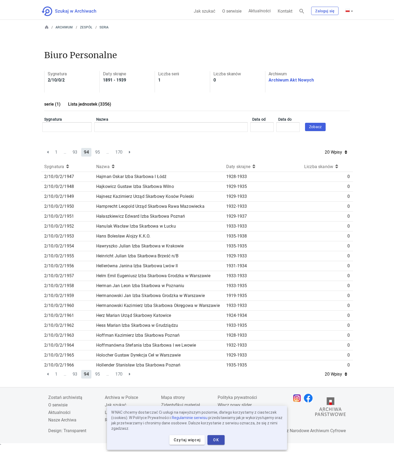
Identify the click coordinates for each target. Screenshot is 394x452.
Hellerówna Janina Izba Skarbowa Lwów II (137, 265)
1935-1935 (236, 246)
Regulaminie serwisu (189, 418)
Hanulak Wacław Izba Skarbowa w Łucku (136, 226)
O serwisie (231, 11)
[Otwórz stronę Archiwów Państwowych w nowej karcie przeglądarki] (330, 408)
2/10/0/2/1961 (59, 315)
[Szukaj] (302, 11)
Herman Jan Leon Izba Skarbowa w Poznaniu (140, 285)
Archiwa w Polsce (121, 397)
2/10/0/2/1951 (59, 216)
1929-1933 (236, 196)
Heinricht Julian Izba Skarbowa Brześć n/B (137, 255)
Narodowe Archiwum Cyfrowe (318, 430)
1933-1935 (236, 285)
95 (97, 152)
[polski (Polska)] (349, 11)
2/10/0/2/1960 (59, 305)
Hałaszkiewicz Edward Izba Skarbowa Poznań (140, 216)
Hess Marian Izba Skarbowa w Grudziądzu (137, 325)
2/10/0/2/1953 (59, 236)
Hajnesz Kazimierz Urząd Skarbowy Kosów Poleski (145, 196)
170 (118, 152)
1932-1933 (236, 206)
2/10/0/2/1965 (59, 355)
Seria (104, 27)
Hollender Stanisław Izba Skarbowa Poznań (138, 365)
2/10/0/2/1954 (59, 246)
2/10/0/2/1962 (59, 325)
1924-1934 (236, 315)
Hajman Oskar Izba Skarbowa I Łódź (131, 176)
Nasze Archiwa (62, 420)
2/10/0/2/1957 (59, 275)
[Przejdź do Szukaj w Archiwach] (74, 11)
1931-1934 (236, 265)
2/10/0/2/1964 (59, 345)
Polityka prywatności (237, 397)
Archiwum (64, 27)
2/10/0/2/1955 (59, 255)
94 (86, 152)
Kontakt (285, 11)
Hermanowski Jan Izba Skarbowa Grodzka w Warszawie (150, 295)
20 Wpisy (333, 152)
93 (75, 152)
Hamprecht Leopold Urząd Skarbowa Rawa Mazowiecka (150, 206)
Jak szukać (204, 11)
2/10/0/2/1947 (59, 176)
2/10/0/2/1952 (59, 226)
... (65, 152)
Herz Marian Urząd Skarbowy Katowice (133, 315)
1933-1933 (236, 226)
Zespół (86, 27)
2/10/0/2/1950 (59, 206)
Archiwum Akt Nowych (291, 80)
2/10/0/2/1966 (59, 365)
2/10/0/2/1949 (59, 196)
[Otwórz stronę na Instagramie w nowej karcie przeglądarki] (298, 398)
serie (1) (52, 104)
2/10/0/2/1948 (59, 186)
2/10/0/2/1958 (59, 285)
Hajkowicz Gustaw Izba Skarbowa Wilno (135, 186)
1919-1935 (236, 295)
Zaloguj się (324, 11)
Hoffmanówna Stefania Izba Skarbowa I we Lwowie (146, 345)
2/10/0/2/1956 (59, 265)
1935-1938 (236, 236)
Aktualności (259, 10)
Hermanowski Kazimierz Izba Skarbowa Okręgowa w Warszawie (158, 305)
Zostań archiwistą (65, 397)
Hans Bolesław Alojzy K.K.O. (123, 236)
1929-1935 (236, 186)
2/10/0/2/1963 (59, 335)
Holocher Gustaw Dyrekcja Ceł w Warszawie (138, 355)
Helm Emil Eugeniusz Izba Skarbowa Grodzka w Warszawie (153, 275)
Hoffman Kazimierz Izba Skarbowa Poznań (138, 335)
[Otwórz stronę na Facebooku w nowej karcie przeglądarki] (309, 398)
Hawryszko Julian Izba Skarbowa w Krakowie (140, 246)
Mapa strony (173, 397)
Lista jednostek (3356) (89, 104)
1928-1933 (236, 176)
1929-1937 (236, 216)
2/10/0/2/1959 (59, 295)
